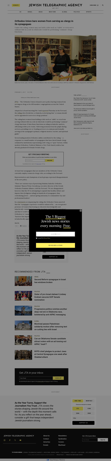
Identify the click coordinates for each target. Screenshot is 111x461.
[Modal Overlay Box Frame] (55, 230)
